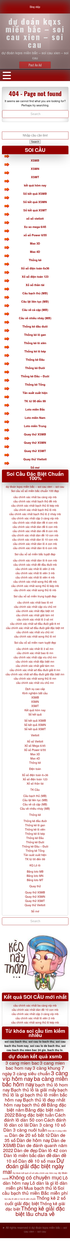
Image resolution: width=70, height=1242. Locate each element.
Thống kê (35, 260)
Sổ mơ (35, 467)
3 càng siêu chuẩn (31, 1073)
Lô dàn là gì (42, 1182)
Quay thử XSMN (35, 442)
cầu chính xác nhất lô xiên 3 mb (35, 573)
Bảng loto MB (35, 871)
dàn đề (45, 1155)
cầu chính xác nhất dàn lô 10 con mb (35, 539)
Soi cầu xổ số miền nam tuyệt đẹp (35, 642)
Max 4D (35, 252)
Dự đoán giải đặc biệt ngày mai (33, 1165)
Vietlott (35, 735)
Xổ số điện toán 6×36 (35, 775)
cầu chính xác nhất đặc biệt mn (35, 661)
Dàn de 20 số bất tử (29, 1135)
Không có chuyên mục (35, 1177)
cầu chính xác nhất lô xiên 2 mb (35, 569)
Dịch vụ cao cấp (35, 689)
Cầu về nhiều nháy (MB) (35, 318)
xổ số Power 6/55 (35, 235)
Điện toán (35, 769)
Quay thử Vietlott (35, 459)
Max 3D (35, 243)
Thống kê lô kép (35, 351)
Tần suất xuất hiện (35, 393)
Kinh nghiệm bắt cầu (35, 693)
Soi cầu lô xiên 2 (11, 1198)
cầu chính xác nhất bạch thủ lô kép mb (35, 505)
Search (35, 141)
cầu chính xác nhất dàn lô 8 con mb (35, 560)
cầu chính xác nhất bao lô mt (35, 602)
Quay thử (35, 886)
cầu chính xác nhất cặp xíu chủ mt (35, 607)
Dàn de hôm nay (33, 1140)
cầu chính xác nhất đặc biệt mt (35, 611)
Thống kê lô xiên (35, 343)
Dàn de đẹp (26, 1150)
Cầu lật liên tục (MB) (35, 301)
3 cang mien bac (22, 1062)
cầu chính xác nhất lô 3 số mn (35, 649)
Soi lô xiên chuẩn (28, 1198)
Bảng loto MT (35, 880)
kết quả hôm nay (35, 185)
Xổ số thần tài (35, 285)
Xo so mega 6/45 (35, 227)
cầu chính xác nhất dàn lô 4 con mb (35, 544)
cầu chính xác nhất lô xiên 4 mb (35, 577)
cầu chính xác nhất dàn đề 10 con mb (35, 535)
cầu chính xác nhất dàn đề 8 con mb (35, 531)
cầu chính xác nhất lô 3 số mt (35, 619)
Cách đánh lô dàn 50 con (35, 1117)
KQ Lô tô (35, 865)
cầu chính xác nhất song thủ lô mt (35, 636)
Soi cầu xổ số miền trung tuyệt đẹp (35, 596)
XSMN (35, 169)
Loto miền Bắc (35, 409)
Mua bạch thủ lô (40, 1187)
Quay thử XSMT (35, 451)
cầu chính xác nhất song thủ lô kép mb (35, 586)
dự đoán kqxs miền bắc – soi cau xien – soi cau (35, 487)
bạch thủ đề (34, 1104)
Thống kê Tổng (35, 384)
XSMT (35, 177)
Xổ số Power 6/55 (35, 750)
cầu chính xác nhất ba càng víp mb (35, 497)
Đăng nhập (35, 7)
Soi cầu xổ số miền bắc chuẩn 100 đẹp (35, 491)
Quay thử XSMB (35, 434)
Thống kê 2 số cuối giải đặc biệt (35, 1200)
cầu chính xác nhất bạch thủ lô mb (35, 510)
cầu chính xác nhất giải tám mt (35, 615)
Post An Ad (35, 65)
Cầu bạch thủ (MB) (35, 293)
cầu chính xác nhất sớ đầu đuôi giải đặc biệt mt (35, 628)
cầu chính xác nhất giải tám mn (35, 666)
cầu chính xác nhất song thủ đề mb (35, 581)
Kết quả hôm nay (35, 710)
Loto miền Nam (35, 418)
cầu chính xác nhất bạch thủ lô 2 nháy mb (35, 514)
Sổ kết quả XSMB (35, 193)
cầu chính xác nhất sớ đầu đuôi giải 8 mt (35, 624)
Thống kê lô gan (35, 335)
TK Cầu (35, 790)
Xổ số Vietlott (35, 741)
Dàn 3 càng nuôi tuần (25, 1129)
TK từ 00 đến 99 (35, 401)
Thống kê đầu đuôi (35, 326)
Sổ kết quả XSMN (35, 202)
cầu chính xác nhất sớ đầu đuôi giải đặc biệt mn (35, 674)
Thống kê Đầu (35, 359)
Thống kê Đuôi (35, 368)
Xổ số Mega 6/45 (35, 746)
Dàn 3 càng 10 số (48, 1124)
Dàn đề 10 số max (37, 1160)
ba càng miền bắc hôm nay (35, 1081)
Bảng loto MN (35, 876)
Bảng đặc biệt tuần (35, 1114)
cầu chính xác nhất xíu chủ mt (35, 632)
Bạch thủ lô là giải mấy (34, 1089)
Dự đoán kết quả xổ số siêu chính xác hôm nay (35, 1172)
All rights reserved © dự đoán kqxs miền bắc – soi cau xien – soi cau (36, 1229)
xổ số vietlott (35, 218)
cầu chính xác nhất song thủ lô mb (35, 590)
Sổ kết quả (35, 714)
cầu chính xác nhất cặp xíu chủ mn (35, 657)
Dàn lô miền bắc (20, 1155)
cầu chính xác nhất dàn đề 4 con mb (35, 522)
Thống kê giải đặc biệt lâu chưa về (40, 1210)
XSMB (35, 160)
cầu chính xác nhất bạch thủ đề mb (35, 501)
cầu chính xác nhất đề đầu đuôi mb (35, 564)
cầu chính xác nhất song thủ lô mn (35, 678)
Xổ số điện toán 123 (35, 276)
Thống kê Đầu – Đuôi (35, 376)
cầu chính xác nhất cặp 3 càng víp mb (35, 518)
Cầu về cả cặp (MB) (35, 310)
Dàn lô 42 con (52, 1150)
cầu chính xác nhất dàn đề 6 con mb (35, 527)
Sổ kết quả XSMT (35, 210)
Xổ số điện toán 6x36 (35, 268)
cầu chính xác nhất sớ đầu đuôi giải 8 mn (35, 670)
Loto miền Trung (35, 426)
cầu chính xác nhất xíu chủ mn (35, 683)
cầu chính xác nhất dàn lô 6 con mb (35, 548)
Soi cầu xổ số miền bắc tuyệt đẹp (35, 554)
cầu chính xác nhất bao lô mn (35, 653)
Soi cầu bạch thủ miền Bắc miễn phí (35, 1190)
